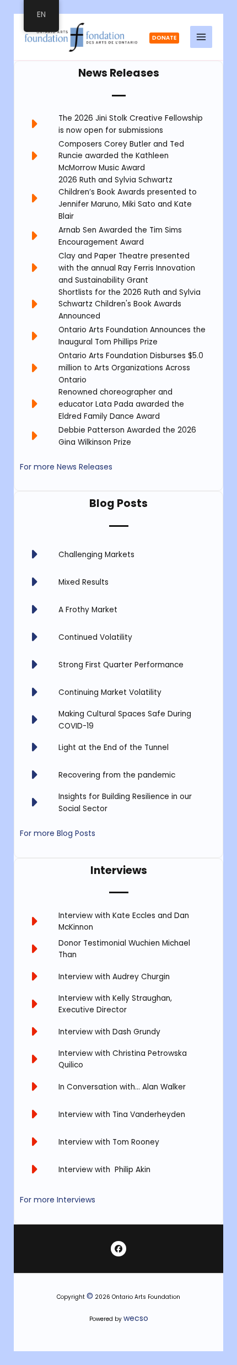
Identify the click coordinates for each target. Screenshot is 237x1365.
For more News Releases (66, 466)
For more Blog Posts (57, 833)
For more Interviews (57, 1199)
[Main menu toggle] (201, 37)
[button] (164, 38)
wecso (135, 1318)
